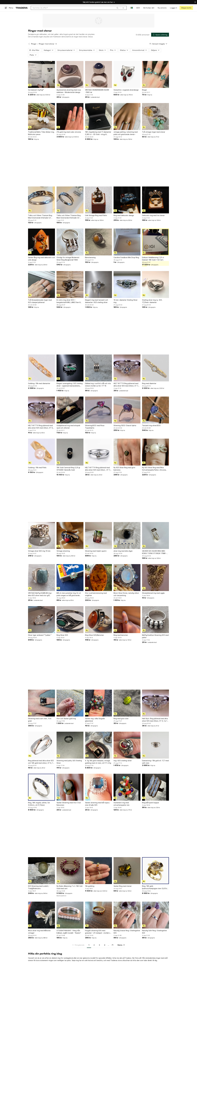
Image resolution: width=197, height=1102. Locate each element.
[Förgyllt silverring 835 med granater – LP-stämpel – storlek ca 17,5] (98, 915)
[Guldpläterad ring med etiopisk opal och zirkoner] (70, 410)
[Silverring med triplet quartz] (98, 535)
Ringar (33, 44)
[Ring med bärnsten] (127, 619)
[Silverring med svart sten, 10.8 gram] (41, 703)
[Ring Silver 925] (70, 619)
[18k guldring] (98, 870)
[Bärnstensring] (98, 242)
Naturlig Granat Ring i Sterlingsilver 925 (127, 932)
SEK (138, 8)
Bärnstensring (90, 257)
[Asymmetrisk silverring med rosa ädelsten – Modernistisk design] (70, 74)
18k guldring (89, 886)
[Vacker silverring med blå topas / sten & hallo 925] (98, 787)
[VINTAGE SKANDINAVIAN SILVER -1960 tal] (98, 74)
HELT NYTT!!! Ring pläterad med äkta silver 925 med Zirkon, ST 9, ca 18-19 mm (40, 426)
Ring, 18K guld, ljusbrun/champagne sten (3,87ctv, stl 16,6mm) (155, 887)
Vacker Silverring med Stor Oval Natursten (69, 804)
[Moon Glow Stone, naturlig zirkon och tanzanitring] (127, 577)
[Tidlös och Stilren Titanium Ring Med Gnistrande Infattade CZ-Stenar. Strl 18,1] (41, 199)
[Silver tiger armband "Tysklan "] (41, 619)
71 (112, 945)
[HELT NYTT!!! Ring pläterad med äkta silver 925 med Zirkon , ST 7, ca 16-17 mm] (98, 452)
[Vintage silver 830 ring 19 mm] (41, 535)
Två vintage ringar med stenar (153, 132)
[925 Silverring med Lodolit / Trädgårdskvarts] (41, 870)
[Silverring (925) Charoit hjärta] (127, 410)
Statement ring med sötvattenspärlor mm (121, 804)
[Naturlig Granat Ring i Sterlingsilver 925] (127, 915)
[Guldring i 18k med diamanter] (41, 367)
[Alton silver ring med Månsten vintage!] (41, 915)
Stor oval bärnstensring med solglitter (96, 594)
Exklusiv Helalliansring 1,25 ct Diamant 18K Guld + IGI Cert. (153, 258)
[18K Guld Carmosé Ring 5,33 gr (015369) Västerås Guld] (70, 452)
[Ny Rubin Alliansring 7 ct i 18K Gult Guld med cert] (70, 870)
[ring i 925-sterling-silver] (127, 745)
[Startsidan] (22, 8)
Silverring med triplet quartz (95, 551)
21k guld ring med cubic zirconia (69, 132)
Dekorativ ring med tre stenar (153, 215)
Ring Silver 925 (62, 635)
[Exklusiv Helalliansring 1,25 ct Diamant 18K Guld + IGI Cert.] (155, 242)
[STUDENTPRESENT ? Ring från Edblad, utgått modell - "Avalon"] (70, 915)
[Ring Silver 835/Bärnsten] (98, 619)
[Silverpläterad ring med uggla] (155, 577)
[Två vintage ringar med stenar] (155, 116)
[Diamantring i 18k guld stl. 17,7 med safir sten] (155, 745)
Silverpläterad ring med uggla (153, 593)
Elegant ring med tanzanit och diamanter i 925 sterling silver (96, 301)
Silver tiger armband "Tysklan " (39, 635)
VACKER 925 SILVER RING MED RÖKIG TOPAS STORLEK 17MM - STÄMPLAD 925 (154, 552)
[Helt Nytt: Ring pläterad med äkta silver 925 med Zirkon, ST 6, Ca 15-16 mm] (155, 703)
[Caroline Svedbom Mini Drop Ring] (127, 242)
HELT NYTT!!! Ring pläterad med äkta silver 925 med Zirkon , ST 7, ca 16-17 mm (97, 469)
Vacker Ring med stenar (123, 886)
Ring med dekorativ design (124, 215)
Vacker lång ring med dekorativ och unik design (41, 258)
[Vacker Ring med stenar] (127, 870)
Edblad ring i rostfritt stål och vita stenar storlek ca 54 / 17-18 (98, 384)
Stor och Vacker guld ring (66, 718)
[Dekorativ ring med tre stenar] (155, 199)
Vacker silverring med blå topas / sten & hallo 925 (97, 804)
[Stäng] (195, 2)
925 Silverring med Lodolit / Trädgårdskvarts (38, 887)
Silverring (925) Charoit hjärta (125, 425)
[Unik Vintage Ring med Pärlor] (98, 199)
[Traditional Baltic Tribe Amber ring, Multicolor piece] (41, 116)
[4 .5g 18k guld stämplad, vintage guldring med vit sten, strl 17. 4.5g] (98, 745)
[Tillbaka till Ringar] (29, 44)
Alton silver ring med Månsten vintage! (39, 932)
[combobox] (75, 8)
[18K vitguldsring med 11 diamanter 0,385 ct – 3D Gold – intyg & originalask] (98, 116)
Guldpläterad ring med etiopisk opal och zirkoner (68, 426)
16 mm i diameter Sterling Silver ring (125, 301)
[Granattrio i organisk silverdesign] (127, 74)
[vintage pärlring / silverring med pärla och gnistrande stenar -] (127, 116)
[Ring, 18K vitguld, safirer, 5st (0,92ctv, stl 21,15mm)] (41, 787)
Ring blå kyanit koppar (150, 803)
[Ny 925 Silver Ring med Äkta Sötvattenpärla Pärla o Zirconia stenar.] (155, 452)
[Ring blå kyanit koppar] (155, 787)
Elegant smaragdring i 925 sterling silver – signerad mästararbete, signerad (70, 384)
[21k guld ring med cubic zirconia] (70, 116)
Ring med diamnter (149, 383)
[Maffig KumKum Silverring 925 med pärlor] (155, 619)
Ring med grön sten (121, 718)
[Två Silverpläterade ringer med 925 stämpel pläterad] (41, 284)
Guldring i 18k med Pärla (37, 467)
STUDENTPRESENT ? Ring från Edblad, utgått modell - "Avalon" (69, 932)
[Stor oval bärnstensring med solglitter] (98, 577)
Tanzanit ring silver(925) (151, 425)
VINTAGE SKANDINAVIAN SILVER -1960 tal (97, 91)
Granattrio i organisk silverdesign (126, 90)
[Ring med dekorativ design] (127, 199)
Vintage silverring (63, 551)
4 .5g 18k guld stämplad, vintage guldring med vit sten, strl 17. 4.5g (98, 762)
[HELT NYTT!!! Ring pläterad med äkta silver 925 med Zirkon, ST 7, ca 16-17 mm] (127, 367)
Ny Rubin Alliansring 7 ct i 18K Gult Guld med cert (70, 887)
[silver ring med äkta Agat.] (127, 535)
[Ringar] (155, 74)
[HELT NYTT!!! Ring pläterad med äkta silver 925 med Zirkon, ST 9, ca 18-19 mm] (41, 410)
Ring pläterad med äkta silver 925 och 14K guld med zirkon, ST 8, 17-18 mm (41, 762)
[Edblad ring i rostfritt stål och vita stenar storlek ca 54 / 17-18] (98, 367)
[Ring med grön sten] (127, 703)
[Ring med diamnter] (155, 367)
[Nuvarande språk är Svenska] (132, 8)
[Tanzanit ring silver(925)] (155, 410)
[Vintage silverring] (70, 535)
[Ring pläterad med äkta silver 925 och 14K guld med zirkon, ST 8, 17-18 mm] (41, 745)
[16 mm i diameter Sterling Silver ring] (127, 284)
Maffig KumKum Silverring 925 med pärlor (155, 636)
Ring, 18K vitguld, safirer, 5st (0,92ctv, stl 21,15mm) (39, 804)
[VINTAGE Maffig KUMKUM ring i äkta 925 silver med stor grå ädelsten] (41, 577)
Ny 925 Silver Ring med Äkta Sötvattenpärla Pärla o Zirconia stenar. (154, 469)
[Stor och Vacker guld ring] (70, 703)
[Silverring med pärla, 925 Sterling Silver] (70, 745)
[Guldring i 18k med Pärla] (41, 452)
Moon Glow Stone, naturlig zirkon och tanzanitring (126, 594)
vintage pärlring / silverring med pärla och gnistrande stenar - (126, 133)
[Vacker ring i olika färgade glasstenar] (98, 703)
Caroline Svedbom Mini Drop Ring (126, 257)
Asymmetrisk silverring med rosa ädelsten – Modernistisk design (69, 91)
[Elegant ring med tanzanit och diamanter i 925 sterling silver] (98, 284)
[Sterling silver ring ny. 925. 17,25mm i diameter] (155, 284)
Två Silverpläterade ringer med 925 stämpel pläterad (40, 301)
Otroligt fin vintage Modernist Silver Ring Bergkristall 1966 (68, 258)
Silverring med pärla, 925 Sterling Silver (69, 762)
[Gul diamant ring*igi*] (41, 74)
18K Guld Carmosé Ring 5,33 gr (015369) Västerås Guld (68, 469)
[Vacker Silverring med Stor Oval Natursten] (70, 787)
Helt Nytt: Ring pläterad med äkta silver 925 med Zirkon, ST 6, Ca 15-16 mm (155, 720)
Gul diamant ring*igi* (36, 90)
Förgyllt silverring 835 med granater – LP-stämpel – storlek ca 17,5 (98, 932)
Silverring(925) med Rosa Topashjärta (94, 426)
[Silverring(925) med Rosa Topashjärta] (98, 410)
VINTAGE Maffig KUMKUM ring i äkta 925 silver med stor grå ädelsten (40, 594)
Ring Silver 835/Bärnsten (94, 635)
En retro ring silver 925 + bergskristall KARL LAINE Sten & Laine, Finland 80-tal (68, 301)
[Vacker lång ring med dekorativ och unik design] (41, 242)
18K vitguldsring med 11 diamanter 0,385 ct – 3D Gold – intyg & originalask (98, 133)
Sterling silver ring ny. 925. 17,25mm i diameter (152, 301)
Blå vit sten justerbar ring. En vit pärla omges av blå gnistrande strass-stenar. (69, 594)
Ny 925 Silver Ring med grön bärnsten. (124, 469)
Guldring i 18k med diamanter (39, 383)
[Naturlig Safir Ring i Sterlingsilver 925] (155, 915)
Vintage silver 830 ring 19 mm (39, 551)
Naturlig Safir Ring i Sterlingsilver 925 (154, 932)
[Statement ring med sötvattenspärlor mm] (127, 787)
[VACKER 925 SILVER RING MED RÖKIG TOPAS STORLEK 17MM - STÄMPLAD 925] (155, 535)
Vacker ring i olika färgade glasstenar (95, 720)
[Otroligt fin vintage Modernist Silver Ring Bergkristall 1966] (70, 242)
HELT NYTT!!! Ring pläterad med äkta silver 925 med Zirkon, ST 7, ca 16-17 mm (126, 384)
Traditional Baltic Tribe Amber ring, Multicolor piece (41, 133)
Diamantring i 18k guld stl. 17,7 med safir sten (155, 762)
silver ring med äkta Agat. (123, 551)
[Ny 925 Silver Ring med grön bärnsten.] (127, 452)
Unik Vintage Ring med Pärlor (96, 215)
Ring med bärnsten (121, 635)
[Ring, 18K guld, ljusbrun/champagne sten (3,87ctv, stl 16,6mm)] (155, 870)
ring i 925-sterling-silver (123, 761)
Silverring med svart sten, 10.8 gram (39, 720)
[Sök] (117, 8)
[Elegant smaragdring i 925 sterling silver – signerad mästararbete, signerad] (70, 367)
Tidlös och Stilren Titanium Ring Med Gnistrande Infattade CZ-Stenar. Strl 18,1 (40, 216)
